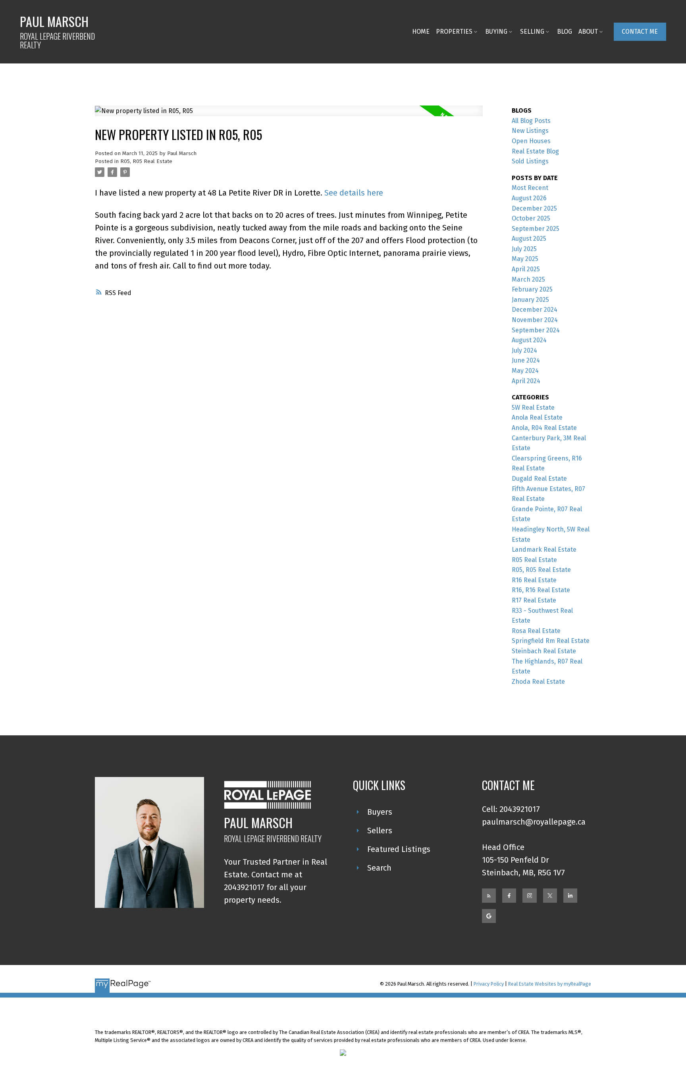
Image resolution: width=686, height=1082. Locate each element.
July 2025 (524, 249)
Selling (532, 31)
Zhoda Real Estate (538, 681)
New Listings (530, 130)
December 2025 (534, 208)
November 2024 (535, 320)
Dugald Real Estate (539, 478)
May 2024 (525, 370)
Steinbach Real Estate (544, 651)
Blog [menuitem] (564, 31)
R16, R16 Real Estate (541, 590)
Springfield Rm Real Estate (551, 641)
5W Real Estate (533, 407)
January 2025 (530, 299)
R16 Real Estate (534, 580)
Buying (496, 31)
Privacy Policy (489, 984)
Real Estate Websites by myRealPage (549, 984)
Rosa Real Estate (536, 631)
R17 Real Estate (534, 600)
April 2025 (526, 269)
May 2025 (525, 259)
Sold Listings (530, 161)
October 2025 (531, 218)
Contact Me (640, 31)
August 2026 (529, 198)
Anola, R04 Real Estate (544, 428)
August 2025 (529, 238)
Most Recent (530, 188)
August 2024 (529, 340)
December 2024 (534, 309)
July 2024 (524, 350)
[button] (640, 31)
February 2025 (532, 289)
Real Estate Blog (535, 151)
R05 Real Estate (534, 560)
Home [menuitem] (421, 31)
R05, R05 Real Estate (146, 161)
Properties (454, 31)
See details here (353, 193)
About (588, 31)
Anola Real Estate (537, 417)
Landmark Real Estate (544, 549)
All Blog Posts (531, 121)
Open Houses (531, 141)
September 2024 (536, 330)
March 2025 (528, 279)
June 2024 (526, 360)
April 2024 (526, 381)
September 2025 (535, 228)
